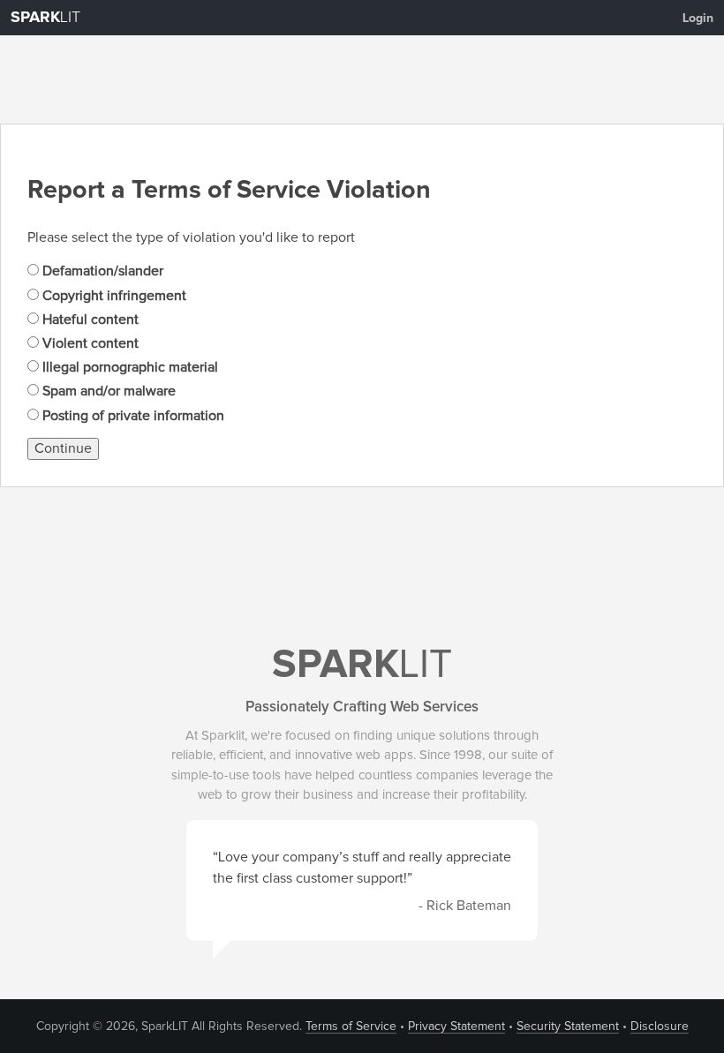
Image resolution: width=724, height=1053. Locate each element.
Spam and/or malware (107, 391)
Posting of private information (131, 416)
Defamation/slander (101, 271)
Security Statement (568, 1026)
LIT (45, 18)
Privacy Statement (456, 1026)
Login (698, 18)
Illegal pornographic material (128, 367)
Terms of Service (350, 1026)
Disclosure (659, 1026)
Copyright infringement (112, 296)
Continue (63, 448)
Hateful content (89, 319)
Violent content (89, 343)
